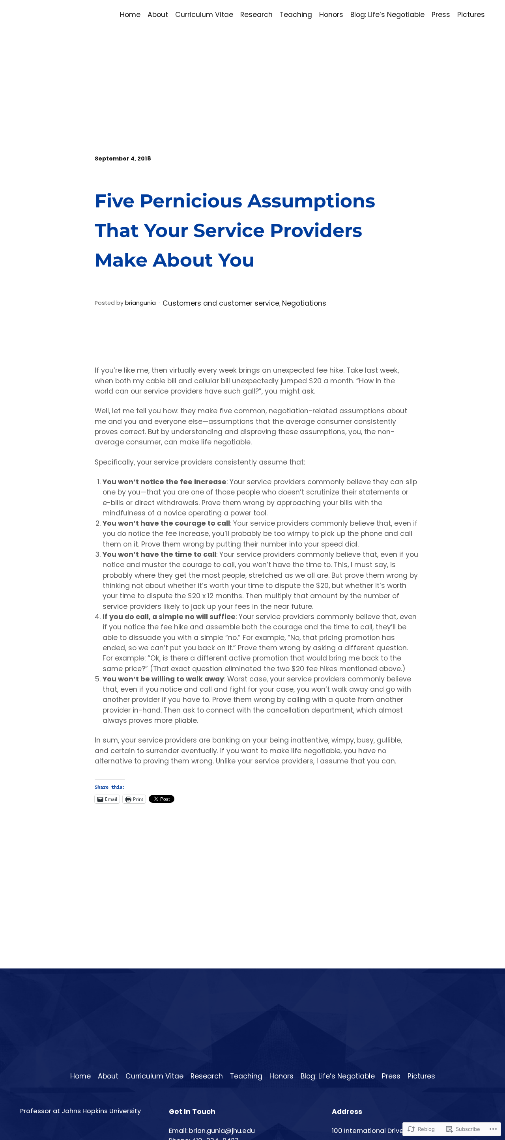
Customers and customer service (221, 303)
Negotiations (304, 303)
